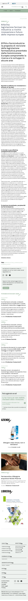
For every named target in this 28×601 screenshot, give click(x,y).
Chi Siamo (4, 582)
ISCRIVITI (5, 288)
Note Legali (4, 586)
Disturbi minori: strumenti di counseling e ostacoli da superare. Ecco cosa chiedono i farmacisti (13, 371)
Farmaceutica (14, 453)
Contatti (3, 584)
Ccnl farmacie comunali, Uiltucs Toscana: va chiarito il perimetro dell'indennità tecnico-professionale (12, 326)
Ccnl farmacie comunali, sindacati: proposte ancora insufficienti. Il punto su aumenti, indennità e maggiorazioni (13, 303)
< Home (5, 10)
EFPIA (8, 264)
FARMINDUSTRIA (9, 262)
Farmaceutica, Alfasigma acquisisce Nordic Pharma (11, 477)
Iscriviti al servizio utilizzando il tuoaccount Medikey (10, 403)
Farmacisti (17, 10)
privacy (4, 408)
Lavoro (11, 10)
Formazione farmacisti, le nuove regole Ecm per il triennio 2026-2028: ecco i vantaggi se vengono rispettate (13, 349)
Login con (4, 3)
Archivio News (5, 581)
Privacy (3, 587)
